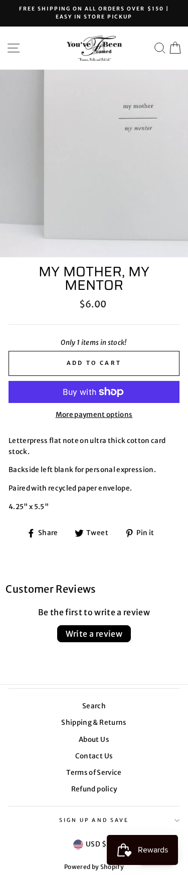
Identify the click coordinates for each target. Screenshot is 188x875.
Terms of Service (93, 772)
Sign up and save (94, 820)
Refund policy (94, 789)
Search (94, 706)
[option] (94, 13)
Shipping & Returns (93, 722)
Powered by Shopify (94, 866)
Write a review (94, 634)
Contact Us (94, 756)
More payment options (94, 414)
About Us (94, 739)
